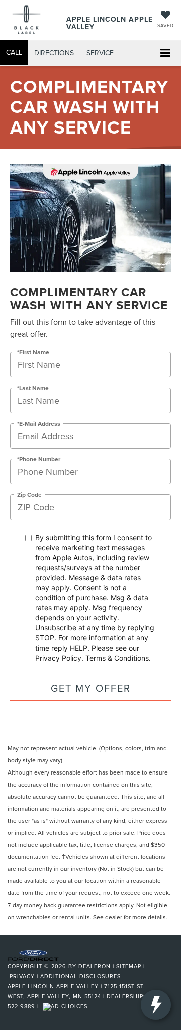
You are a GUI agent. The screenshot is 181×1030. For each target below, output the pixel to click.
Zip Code (29, 494)
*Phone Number (38, 459)
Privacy (22, 976)
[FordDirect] (33, 954)
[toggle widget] (156, 1005)
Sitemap (128, 966)
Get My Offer (91, 688)
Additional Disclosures (80, 976)
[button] (14, 52)
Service (100, 53)
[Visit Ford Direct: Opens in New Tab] (66, 1006)
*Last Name (33, 387)
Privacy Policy (58, 658)
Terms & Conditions (117, 658)
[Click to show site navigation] (165, 53)
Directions (54, 53)
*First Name (33, 352)
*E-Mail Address (38, 423)
